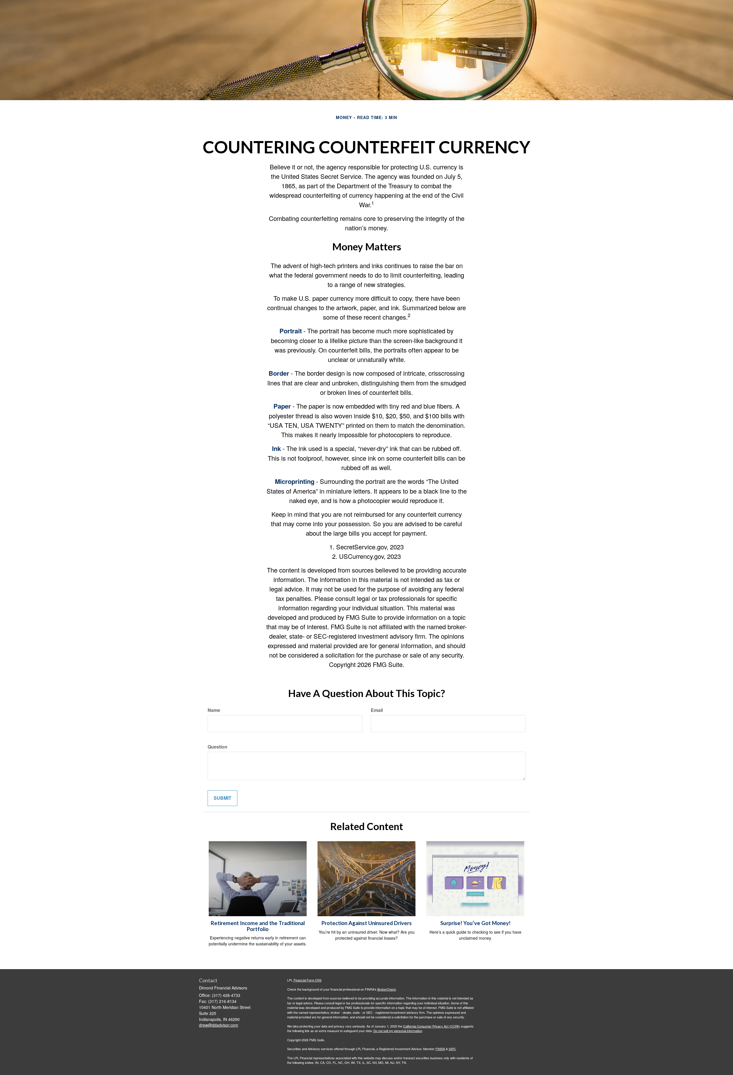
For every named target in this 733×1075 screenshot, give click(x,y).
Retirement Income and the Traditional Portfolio (258, 926)
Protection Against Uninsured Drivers (367, 923)
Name (214, 710)
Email (377, 710)
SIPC (452, 1048)
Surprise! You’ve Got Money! (475, 923)
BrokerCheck (386, 989)
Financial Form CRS (307, 980)
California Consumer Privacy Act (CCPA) (431, 1026)
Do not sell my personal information (397, 1030)
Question (217, 747)
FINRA (440, 1048)
